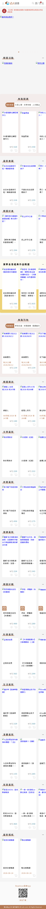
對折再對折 (7, 460)
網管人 (6, 410)
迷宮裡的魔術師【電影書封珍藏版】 (9, 295)
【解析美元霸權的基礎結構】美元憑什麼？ (9, 242)
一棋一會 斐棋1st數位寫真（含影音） (28, 816)
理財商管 (9, 104)
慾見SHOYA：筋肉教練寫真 (10, 814)
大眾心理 (18, 104)
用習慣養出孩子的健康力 (27, 714)
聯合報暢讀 (25, 868)
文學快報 (27, 104)
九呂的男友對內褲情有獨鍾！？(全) (9, 766)
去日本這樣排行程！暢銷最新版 (9, 190)
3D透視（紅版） (28, 460)
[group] (23, 34)
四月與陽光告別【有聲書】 (9, 614)
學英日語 (18, 325)
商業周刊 (6, 357)
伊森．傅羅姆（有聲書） (26, 614)
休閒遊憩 (27, 325)
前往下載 (23, 900)
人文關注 (36, 104)
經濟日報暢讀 (8, 868)
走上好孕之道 (26, 239)
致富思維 (25, 136)
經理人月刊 (25, 410)
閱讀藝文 (36, 325)
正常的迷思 (7, 663)
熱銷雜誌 (9, 325)
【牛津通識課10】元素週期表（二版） (27, 666)
